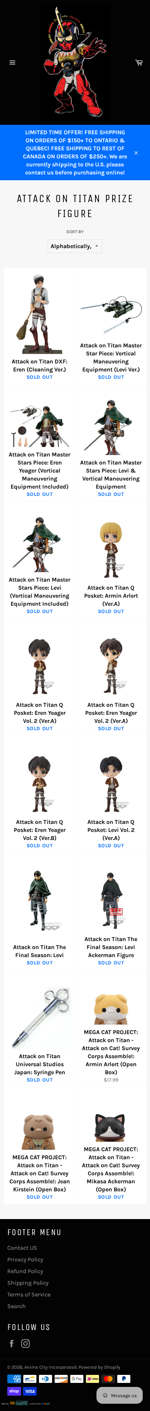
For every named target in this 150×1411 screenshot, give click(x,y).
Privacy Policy (25, 1259)
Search (16, 1306)
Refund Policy (25, 1271)
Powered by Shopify (99, 1367)
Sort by (75, 231)
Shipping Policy (27, 1282)
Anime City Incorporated (50, 1367)
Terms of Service (29, 1294)
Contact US (22, 1247)
